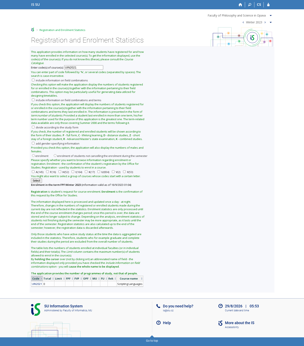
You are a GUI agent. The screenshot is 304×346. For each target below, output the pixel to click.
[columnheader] (37, 278)
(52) (65, 172)
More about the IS (239, 323)
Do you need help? (178, 306)
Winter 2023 (254, 22)
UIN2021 (37, 284)
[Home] (240, 4)
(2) (118, 172)
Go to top (152, 340)
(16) (53, 172)
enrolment (41, 156)
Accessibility (232, 327)
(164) (78, 172)
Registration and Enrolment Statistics (62, 30)
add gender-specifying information (57, 143)
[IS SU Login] (268, 4)
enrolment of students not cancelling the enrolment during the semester (102, 156)
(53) (130, 172)
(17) (92, 172)
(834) (105, 172)
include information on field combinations (61, 80)
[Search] (249, 4)
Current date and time (237, 310)
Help (167, 323)
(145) (39, 172)
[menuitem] (240, 14)
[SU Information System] (33, 29)
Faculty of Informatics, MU (77, 310)
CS (259, 4)
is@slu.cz (168, 310)
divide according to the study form (56, 127)
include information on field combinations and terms (68, 100)
